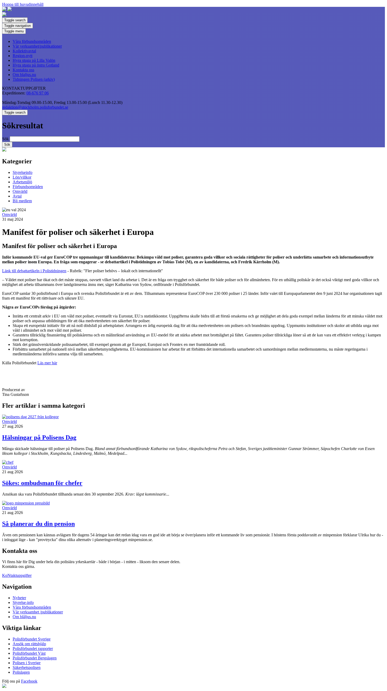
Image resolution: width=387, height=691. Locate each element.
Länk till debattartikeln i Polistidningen (34, 271)
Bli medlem (22, 201)
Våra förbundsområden (32, 41)
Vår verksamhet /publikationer (38, 612)
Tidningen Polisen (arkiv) (34, 79)
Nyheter (19, 598)
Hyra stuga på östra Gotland (36, 65)
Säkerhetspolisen (27, 667)
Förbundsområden (28, 186)
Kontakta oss (23, 70)
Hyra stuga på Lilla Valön (34, 60)
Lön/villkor (22, 177)
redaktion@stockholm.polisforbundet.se (35, 107)
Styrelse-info (23, 602)
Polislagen (21, 672)
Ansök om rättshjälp (29, 644)
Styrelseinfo (22, 172)
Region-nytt (22, 55)
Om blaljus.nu (24, 74)
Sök (5, 139)
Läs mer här (47, 363)
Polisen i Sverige (27, 662)
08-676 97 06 (37, 93)
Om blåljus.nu (24, 616)
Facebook (29, 681)
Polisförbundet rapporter (33, 648)
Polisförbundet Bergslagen (35, 658)
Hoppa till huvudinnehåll (22, 4)
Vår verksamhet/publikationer (37, 46)
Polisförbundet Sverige (32, 639)
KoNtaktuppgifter (17, 575)
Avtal (17, 196)
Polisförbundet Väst (29, 653)
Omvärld (20, 191)
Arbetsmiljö (22, 182)
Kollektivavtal (24, 51)
